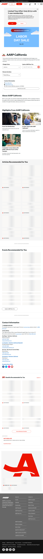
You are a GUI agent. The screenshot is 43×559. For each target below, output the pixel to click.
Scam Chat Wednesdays (8, 126)
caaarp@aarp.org (9, 84)
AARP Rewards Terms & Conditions (9, 544)
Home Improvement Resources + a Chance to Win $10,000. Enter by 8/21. (14, 1)
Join (12, 23)
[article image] (11, 124)
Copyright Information (21, 544)
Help (35, 4)
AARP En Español (31, 499)
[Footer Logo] (7, 497)
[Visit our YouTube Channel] (12, 367)
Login (30, 3)
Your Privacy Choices (12, 546)
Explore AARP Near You (27, 64)
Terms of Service (18, 542)
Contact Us (30, 497)
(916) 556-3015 (5, 359)
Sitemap (3, 542)
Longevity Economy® (19, 535)
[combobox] (31, 67)
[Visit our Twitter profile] (6, 367)
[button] (38, 4)
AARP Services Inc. (31, 518)
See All (38, 377)
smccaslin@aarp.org (6, 354)
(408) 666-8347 (5, 352)
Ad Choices (4, 546)
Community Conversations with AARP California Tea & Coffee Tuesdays (10, 149)
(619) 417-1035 (5, 339)
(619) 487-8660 (5, 346)
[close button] (37, 9)
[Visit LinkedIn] (13, 549)
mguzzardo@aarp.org (7, 340)
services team (27, 327)
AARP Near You (18, 513)
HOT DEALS (7, 438)
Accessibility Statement (27, 542)
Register (26, 3)
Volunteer (17, 502)
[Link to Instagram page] (9, 367)
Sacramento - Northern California (10, 356)
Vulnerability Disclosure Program (33, 544)
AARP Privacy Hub (10, 542)
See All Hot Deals (7, 443)
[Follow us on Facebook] (3, 367)
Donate (16, 499)
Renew (22, 23)
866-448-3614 (32, 333)
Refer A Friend (31, 505)
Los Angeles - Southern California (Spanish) (12, 342)
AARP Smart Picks (18, 510)
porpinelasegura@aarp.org (8, 347)
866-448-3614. (8, 83)
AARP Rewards (18, 507)
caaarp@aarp (18, 333)
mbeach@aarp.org (6, 361)
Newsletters (30, 502)
